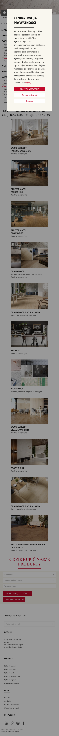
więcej (28, 83)
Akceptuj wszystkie (29, 89)
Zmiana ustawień (29, 95)
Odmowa (29, 101)
